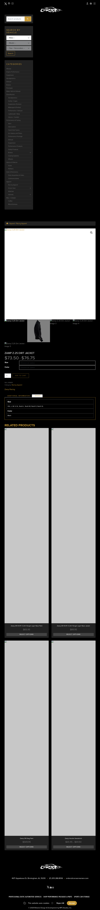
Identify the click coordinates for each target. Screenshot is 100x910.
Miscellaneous (12, 204)
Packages (9, 88)
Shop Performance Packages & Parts (57, 896)
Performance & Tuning (13, 120)
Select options (27, 634)
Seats (10, 166)
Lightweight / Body (14, 114)
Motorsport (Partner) (14, 107)
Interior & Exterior (11, 162)
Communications (13, 178)
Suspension (10, 75)
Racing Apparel (13, 185)
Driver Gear (12, 188)
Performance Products (15, 146)
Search (10, 53)
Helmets (10, 195)
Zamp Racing (10, 389)
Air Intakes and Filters (15, 133)
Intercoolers (12, 127)
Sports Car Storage (82, 896)
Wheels (8, 69)
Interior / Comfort (13, 117)
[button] (91, 232)
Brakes (8, 85)
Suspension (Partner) (14, 104)
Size (6, 362)
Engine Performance (12, 72)
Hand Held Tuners (14, 130)
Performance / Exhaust (15, 111)
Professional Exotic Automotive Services (25, 896)
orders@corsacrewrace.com (77, 878)
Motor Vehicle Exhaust (13, 91)
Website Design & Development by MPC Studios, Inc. (53, 908)
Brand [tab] (37, 396)
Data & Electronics (12, 172)
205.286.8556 (57, 878)
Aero (9, 123)
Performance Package (15, 136)
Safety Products (13, 149)
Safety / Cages (12, 101)
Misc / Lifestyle (11, 198)
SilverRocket (10, 94)
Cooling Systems (13, 156)
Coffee (10, 201)
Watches (11, 191)
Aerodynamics (10, 78)
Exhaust (8, 82)
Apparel (8, 182)
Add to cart (20, 376)
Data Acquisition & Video (16, 175)
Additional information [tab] (18, 396)
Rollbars (10, 169)
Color (7, 367)
